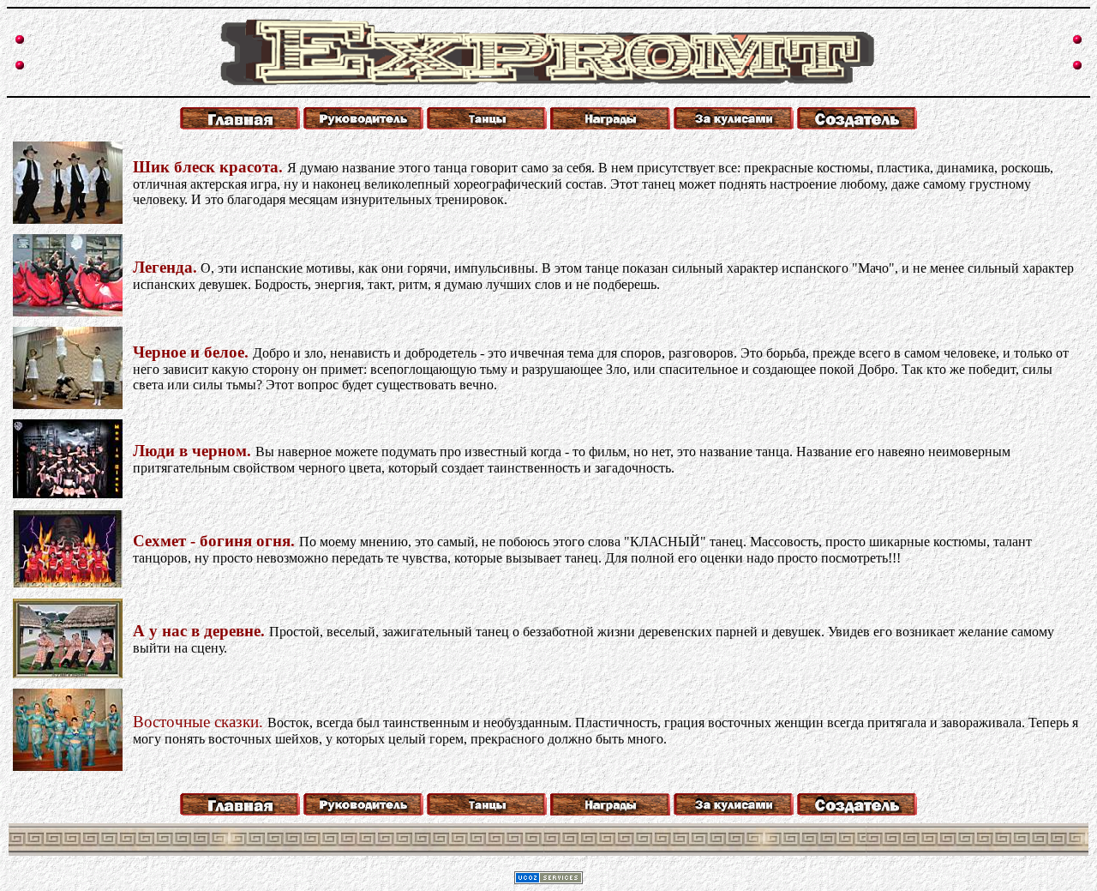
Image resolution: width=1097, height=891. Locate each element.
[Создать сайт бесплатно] (548, 879)
